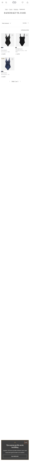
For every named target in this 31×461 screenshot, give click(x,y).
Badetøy (16, 9)
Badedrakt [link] (22, 9)
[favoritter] (22, 2)
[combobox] (6, 23)
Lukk (26, 442)
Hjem (6, 9)
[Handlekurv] (27, 2)
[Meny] (2, 2)
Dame (10, 9)
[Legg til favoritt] (12, 35)
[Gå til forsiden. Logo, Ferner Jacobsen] (14, 2)
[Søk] (6, 2)
